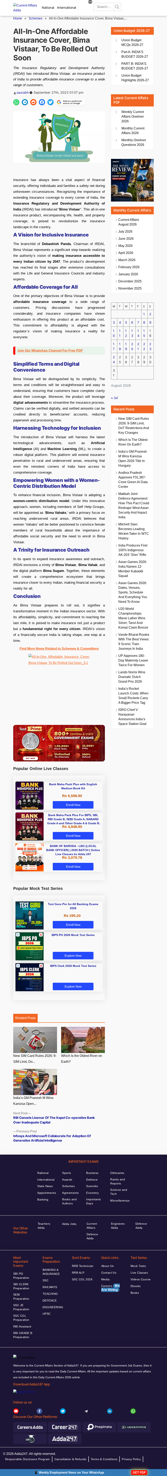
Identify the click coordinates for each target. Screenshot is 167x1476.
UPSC (47, 1313)
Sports (66, 1173)
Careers (110, 1288)
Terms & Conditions (104, 1459)
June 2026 (126, 238)
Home (17, 18)
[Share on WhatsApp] (16, 102)
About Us (107, 1266)
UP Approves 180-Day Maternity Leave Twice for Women (133, 660)
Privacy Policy (131, 1459)
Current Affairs (92, 1225)
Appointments (46, 1192)
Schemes (35, 18)
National (48, 7)
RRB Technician (82, 1266)
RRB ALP (78, 1272)
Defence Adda (92, 1236)
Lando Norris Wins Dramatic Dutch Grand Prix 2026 (131, 676)
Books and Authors (69, 1201)
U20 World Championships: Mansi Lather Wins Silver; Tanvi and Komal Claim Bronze (133, 618)
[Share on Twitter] (50, 102)
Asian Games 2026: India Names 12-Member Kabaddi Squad (132, 569)
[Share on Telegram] (25, 102)
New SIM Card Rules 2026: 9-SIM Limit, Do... (34, 1058)
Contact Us (108, 1272)
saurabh (22, 92)
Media (105, 1279)
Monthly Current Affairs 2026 (132, 131)
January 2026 (128, 274)
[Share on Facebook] (42, 102)
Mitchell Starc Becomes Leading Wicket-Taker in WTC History (133, 531)
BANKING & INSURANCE (51, 1271)
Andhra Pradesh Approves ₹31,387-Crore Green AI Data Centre (133, 479)
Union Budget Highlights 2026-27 (135, 78)
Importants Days (93, 1201)
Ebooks (136, 1286)
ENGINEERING (53, 1307)
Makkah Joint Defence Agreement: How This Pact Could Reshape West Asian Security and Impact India (133, 505)
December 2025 (130, 281)
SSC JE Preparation (21, 1307)
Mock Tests (138, 1266)
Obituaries (117, 1173)
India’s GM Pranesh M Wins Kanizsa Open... (33, 1100)
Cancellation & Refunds (70, 1459)
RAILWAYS (50, 1287)
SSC (45, 1280)
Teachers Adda (44, 1225)
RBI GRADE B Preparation (22, 1335)
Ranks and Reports (117, 1181)
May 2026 (125, 245)
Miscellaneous (120, 1200)
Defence (92, 1179)
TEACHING (50, 1293)
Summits (92, 1186)
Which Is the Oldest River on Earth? (81, 1058)
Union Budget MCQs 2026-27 (132, 42)
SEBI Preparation (21, 1296)
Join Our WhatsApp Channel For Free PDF (50, 350)
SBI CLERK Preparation (21, 1286)
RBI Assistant (22, 1326)
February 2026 (129, 267)
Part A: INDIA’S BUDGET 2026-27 (134, 54)
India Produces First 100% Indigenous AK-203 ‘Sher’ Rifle (132, 550)
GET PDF (139, 1472)
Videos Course (141, 1279)
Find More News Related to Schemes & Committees (59, 648)
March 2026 (126, 260)
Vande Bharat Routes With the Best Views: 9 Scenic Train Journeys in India (133, 641)
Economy (92, 1192)
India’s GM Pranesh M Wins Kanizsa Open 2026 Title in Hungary (132, 458)
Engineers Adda (118, 1225)
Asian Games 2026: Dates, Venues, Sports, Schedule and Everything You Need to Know (132, 592)
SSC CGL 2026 (82, 1279)
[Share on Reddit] (33, 102)
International (66, 7)
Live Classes (139, 1272)
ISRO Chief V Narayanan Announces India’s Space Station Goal (132, 717)
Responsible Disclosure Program (27, 1459)
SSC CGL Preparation (21, 1317)
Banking (42, 1199)
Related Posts (25, 1018)
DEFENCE (50, 1300)
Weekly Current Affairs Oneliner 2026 (132, 116)
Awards (67, 1179)
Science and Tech (118, 1191)
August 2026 (128, 222)
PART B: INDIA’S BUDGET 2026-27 (134, 66)
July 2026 (125, 231)
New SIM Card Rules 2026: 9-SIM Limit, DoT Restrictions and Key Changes (133, 425)
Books (135, 1292)
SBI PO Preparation (21, 1275)
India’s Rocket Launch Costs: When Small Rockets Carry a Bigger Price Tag (133, 695)
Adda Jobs (69, 1223)
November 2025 (130, 288)
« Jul (114, 398)
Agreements (70, 1192)
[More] (90, 2)
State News (45, 1186)
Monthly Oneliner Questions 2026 (133, 142)
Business (92, 1173)
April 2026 (125, 253)
